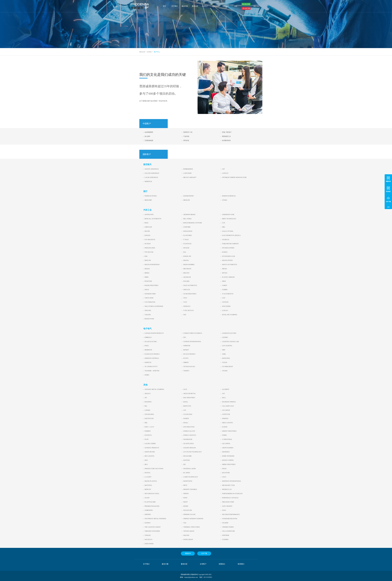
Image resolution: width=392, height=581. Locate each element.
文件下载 (204, 553)
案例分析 (195, 6)
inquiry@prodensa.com (191, 577)
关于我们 (175, 6)
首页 (164, 6)
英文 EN (256, 6)
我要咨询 (188, 553)
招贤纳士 (215, 6)
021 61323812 (208, 577)
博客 (235, 6)
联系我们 (226, 6)
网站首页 (142, 52)
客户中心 (157, 52)
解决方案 (185, 6)
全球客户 (205, 6)
